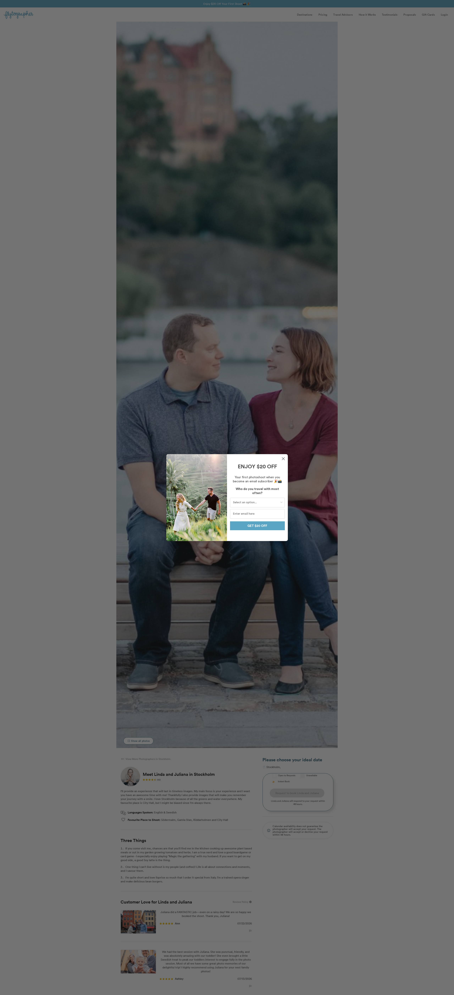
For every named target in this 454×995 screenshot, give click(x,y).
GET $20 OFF (257, 525)
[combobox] (256, 502)
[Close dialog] (283, 459)
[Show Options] (281, 502)
